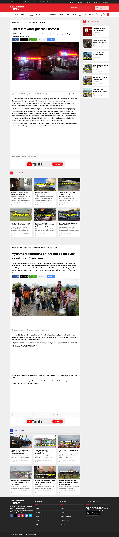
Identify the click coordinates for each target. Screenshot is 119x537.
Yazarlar (63, 508)
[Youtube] (22, 515)
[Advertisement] (45, 86)
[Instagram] (19, 515)
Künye (37, 508)
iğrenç (31, 414)
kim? (43, 414)
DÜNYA (20, 247)
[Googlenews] (26, 515)
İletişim (38, 525)
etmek (22, 414)
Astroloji (63, 525)
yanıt (63, 414)
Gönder (35, 40)
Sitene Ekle (39, 520)
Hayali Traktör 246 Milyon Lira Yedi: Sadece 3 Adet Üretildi (39, 1)
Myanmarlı (54, 414)
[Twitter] (15, 515)
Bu (19, 414)
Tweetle (25, 40)
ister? (35, 414)
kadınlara (39, 414)
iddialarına (27, 414)
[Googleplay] (30, 515)
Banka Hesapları (40, 516)
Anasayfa (14, 22)
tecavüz (60, 414)
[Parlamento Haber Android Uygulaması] (93, 515)
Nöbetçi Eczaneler (66, 516)
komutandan (48, 414)
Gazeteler (64, 512)
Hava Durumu (65, 520)
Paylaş (17, 40)
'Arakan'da (16, 414)
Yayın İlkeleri (39, 512)
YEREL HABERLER (22, 22)
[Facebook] (11, 515)
